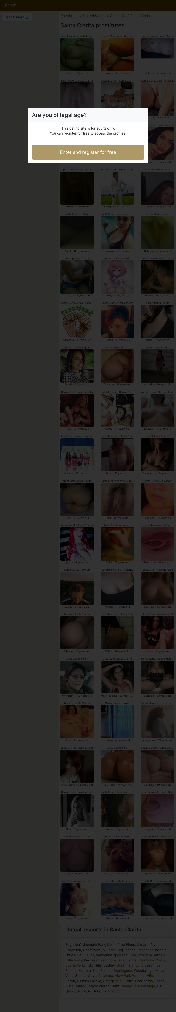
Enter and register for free (88, 152)
